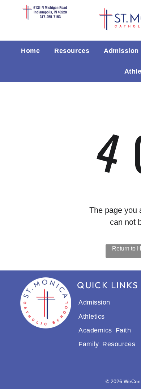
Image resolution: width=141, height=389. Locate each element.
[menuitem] (30, 51)
